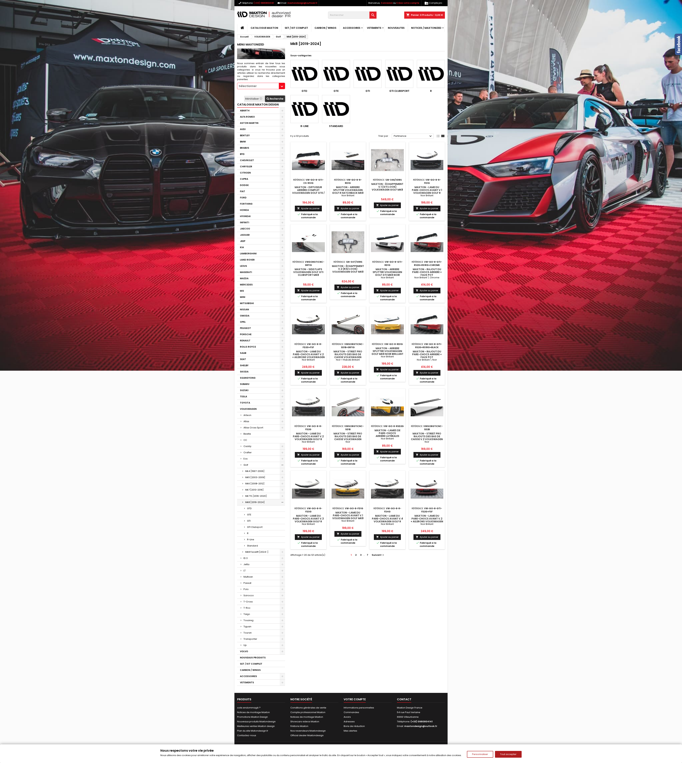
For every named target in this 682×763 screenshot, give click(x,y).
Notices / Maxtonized (426, 28)
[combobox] (261, 86)
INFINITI (244, 222)
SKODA (244, 371)
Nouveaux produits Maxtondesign (256, 721)
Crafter (247, 452)
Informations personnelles (359, 707)
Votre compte (355, 699)
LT (244, 570)
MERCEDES (246, 284)
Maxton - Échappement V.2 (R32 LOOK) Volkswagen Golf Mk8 (348, 269)
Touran (247, 632)
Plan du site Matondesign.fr (252, 730)
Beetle (247, 433)
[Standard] (336, 109)
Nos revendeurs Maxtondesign (308, 730)
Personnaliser (480, 754)
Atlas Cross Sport (253, 427)
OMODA (244, 315)
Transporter (250, 639)
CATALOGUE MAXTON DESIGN (258, 104)
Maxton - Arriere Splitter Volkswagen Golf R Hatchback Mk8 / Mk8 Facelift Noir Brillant (348, 192)
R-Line (250, 539)
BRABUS (244, 148)
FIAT (242, 191)
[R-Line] (304, 109)
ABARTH (245, 110)
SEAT (243, 359)
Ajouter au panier (308, 208)
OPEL (243, 322)
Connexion (387, 2)
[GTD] (304, 74)
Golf (245, 465)
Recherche (276, 99)
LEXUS (243, 266)
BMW (243, 141)
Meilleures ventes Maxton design (256, 726)
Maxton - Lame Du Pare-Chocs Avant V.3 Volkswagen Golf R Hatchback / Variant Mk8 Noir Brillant (308, 521)
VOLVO (244, 651)
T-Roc (246, 608)
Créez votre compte (407, 2)
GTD (249, 508)
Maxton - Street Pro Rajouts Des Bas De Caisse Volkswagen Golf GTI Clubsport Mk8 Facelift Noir (348, 439)
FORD (243, 197)
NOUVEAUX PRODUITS (253, 657)
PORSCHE (245, 334)
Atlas (246, 421)
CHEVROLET (247, 160)
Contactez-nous (246, 735)
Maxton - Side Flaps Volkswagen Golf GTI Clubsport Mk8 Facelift (308, 273)
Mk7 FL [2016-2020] (256, 496)
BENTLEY (245, 135)
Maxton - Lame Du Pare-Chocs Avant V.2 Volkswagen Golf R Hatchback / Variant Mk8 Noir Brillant (308, 439)
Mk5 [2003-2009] (255, 477)
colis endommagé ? (249, 707)
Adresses (349, 721)
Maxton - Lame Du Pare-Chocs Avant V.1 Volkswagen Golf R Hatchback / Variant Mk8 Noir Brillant (427, 192)
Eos (245, 458)
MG (242, 291)
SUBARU (244, 384)
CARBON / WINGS (325, 28)
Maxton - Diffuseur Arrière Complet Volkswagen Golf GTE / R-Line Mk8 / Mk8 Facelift (308, 192)
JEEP (242, 241)
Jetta (246, 564)
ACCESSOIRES (351, 28)
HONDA (244, 210)
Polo (246, 589)
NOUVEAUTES (396, 28)
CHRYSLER (246, 166)
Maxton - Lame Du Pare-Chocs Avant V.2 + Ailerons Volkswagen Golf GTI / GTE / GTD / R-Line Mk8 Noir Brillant (427, 521)
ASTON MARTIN (249, 123)
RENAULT (245, 340)
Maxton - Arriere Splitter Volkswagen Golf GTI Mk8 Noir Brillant (387, 273)
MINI (242, 297)
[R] (431, 74)
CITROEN (245, 172)
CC (245, 440)
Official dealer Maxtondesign (307, 735)
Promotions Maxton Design (252, 717)
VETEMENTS (374, 28)
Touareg (248, 620)
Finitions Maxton (299, 726)
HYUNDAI (245, 216)
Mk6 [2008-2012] (254, 483)
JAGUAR (245, 235)
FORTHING (246, 203)
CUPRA (244, 179)
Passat (247, 583)
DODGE (244, 185)
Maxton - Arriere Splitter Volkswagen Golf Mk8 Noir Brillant (387, 351)
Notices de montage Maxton (253, 712)
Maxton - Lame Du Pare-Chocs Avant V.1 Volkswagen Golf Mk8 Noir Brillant (348, 517)
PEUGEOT (245, 328)
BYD (242, 154)
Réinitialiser (252, 99)
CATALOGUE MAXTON (264, 28)
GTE (249, 514)
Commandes (351, 712)
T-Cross (248, 601)
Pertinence (413, 136)
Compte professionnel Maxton (307, 712)
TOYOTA (245, 402)
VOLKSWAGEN (248, 409)
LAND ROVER (247, 259)
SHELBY (244, 365)
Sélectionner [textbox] (248, 86)
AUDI (243, 129)
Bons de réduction (354, 726)
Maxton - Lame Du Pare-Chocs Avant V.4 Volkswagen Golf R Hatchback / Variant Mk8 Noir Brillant (387, 521)
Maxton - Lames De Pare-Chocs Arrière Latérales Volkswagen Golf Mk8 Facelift (387, 436)
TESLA (243, 396)
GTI (249, 521)
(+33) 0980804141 (264, 2)
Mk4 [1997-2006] (254, 471)
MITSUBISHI (247, 303)
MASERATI (246, 272)
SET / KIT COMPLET (296, 28)
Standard (252, 545)
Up (245, 645)
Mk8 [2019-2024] (255, 502)
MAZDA (244, 278)
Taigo (246, 614)
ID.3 (245, 558)
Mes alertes (350, 730)
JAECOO (245, 228)
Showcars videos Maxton (304, 721)
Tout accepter (508, 754)
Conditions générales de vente (308, 707)
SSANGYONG (248, 378)
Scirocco (248, 595)
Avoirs (347, 717)
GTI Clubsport (254, 527)
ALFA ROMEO (247, 116)
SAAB (243, 353)
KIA (242, 247)
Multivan (248, 576)
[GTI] (368, 74)
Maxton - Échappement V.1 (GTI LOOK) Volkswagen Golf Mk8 (387, 186)
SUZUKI (244, 390)
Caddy (247, 446)
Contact (404, 699)
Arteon (247, 415)
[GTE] (336, 74)
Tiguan (247, 626)
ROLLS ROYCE (248, 346)
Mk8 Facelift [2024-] (256, 552)
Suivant (378, 555)
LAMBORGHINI (248, 253)
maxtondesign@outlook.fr (302, 2)
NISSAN (244, 309)
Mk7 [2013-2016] (254, 489)
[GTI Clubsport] (399, 74)
